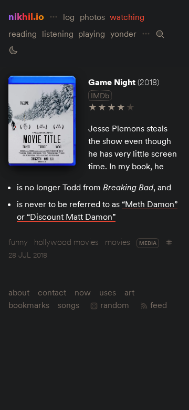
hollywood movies (66, 242)
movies (117, 242)
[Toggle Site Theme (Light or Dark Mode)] (13, 50)
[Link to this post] (42, 121)
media (147, 243)
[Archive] (160, 34)
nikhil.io (26, 17)
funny (18, 242)
